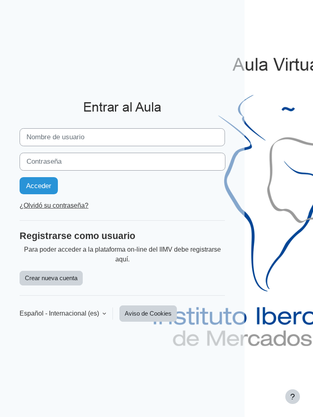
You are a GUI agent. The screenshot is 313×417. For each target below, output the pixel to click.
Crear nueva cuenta (51, 278)
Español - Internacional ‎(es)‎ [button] (60, 313)
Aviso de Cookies (148, 313)
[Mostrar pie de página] (292, 396)
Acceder (38, 186)
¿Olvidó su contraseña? (54, 205)
